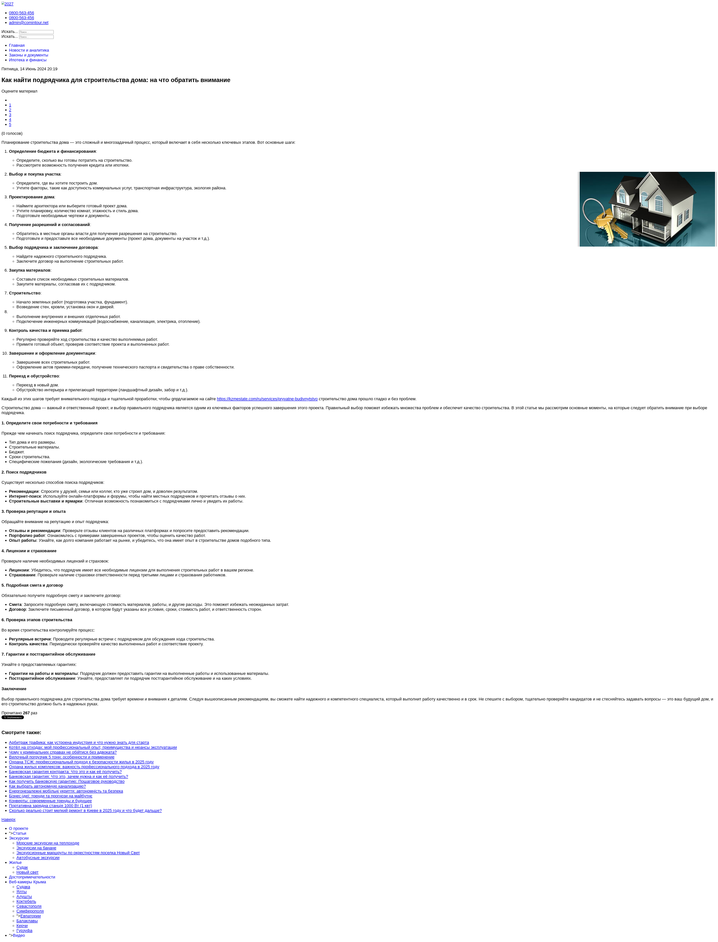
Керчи (22, 925)
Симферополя (30, 911)
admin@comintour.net (28, 22)
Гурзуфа (24, 930)
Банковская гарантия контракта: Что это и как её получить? (65, 771)
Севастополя (29, 906)
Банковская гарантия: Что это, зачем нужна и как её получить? (68, 776)
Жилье (15, 862)
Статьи (19, 833)
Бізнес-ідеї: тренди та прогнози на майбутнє (50, 796)
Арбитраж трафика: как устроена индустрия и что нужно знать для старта (79, 742)
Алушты (24, 896)
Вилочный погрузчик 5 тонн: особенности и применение (61, 757)
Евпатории (30, 916)
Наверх (8, 819)
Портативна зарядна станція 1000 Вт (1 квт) (50, 805)
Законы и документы (28, 55)
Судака (23, 886)
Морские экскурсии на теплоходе (47, 843)
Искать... (9, 31)
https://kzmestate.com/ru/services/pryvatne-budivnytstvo (267, 399)
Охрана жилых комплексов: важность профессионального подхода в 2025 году (84, 766)
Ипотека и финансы (28, 60)
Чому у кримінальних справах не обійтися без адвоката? (63, 752)
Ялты (21, 891)
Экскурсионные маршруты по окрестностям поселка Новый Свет (78, 852)
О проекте (18, 828)
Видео (19, 935)
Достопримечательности (32, 877)
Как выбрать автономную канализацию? (47, 786)
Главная (17, 45)
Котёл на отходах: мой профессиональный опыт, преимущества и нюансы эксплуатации (93, 747)
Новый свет (27, 872)
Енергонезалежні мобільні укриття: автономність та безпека (66, 791)
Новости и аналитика (29, 50)
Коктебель (26, 901)
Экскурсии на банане (36, 848)
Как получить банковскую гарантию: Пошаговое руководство (67, 781)
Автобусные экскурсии (37, 857)
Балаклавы (27, 920)
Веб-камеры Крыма (27, 882)
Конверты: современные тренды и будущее (50, 800)
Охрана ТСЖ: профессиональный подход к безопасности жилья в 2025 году (81, 762)
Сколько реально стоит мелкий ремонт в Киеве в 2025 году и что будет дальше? (85, 810)
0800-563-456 (21, 12)
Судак (22, 867)
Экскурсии (19, 838)
